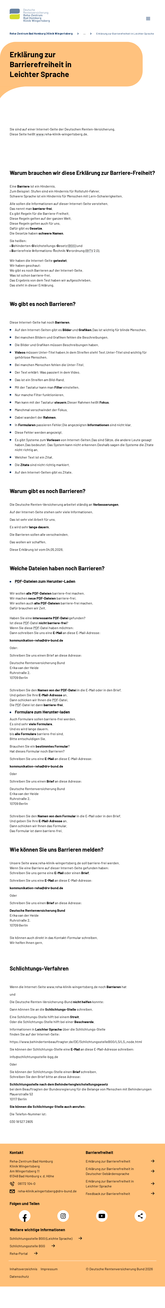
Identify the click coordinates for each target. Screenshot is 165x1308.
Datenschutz (19, 1276)
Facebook (26, 1213)
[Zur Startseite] (44, 15)
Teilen (140, 1215)
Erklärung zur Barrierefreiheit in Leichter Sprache (110, 1183)
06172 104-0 (26, 1183)
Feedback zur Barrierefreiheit (108, 1193)
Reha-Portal (19, 1253)
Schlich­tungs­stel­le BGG (27, 1246)
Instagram (64, 1213)
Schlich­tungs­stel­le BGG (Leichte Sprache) (41, 1238)
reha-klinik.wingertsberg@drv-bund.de (47, 1191)
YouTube (102, 1213)
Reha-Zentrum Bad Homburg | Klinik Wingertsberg (41, 33)
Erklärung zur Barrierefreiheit (108, 1161)
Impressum (49, 1269)
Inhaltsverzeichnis (23, 1269)
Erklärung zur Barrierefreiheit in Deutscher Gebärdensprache (110, 1171)
